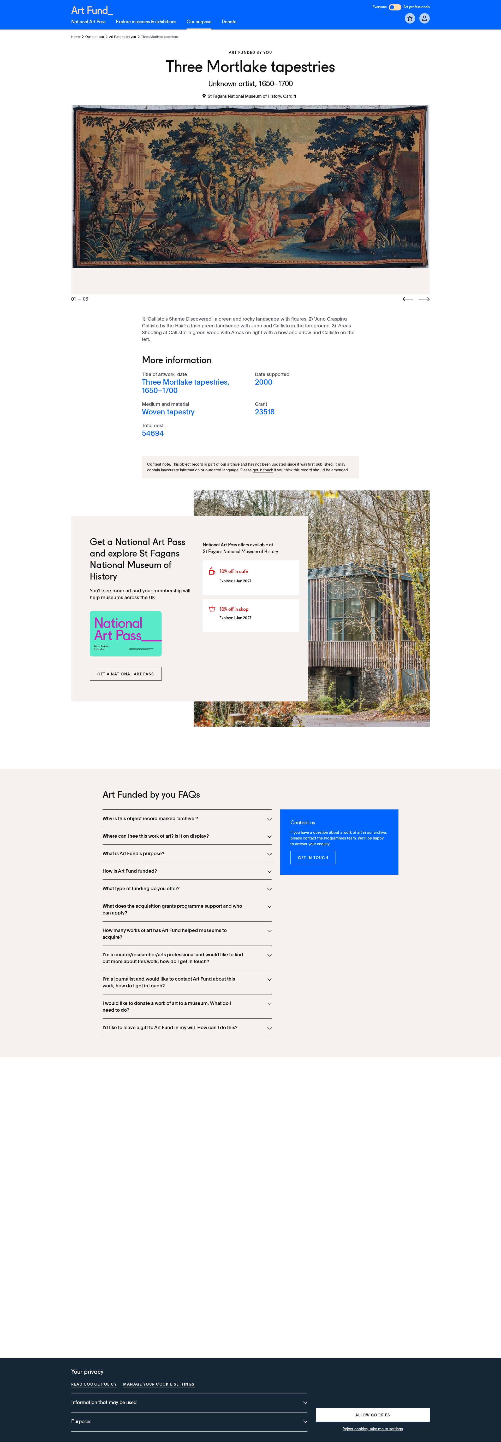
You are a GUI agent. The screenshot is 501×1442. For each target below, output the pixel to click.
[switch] (395, 7)
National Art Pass (88, 22)
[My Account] (424, 18)
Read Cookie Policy (94, 1384)
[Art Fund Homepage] (92, 9)
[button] (126, 674)
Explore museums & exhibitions (146, 22)
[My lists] (410, 18)
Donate (229, 22)
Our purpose (199, 22)
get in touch (263, 469)
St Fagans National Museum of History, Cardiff (252, 96)
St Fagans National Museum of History (135, 565)
